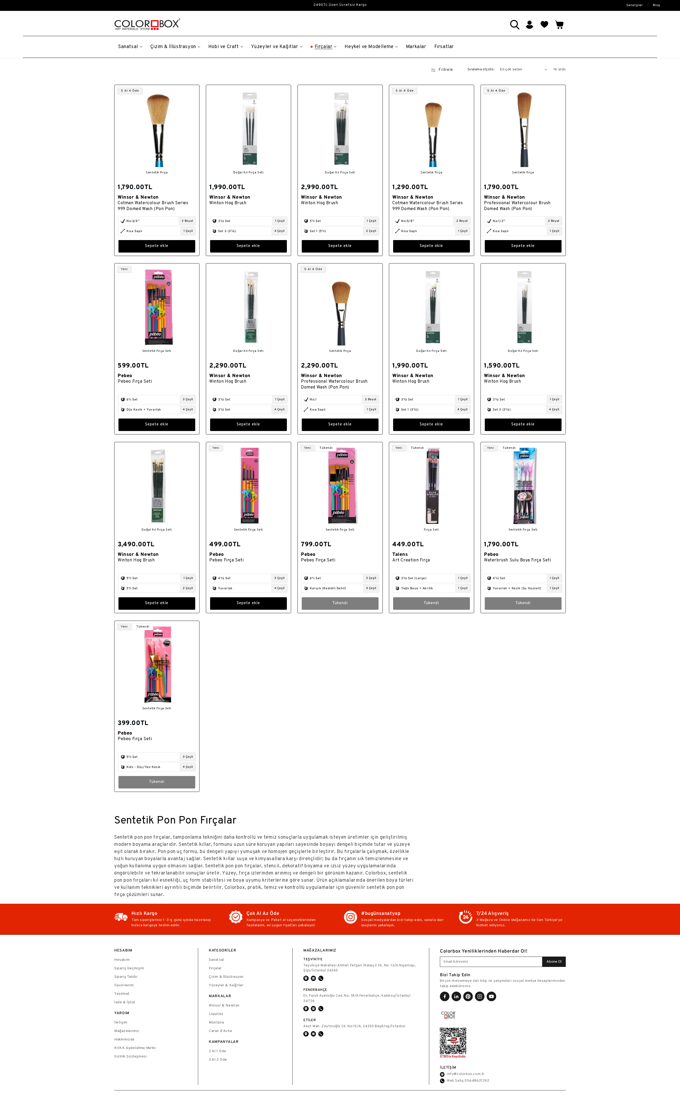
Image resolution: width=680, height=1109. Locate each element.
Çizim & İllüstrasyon (226, 977)
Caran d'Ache (220, 1031)
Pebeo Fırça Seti (135, 381)
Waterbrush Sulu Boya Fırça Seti (517, 560)
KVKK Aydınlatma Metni (135, 1048)
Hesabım (122, 960)
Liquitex (216, 1014)
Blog (656, 5)
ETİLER (309, 1019)
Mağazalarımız (126, 1031)
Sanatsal (216, 960)
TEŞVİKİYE (312, 959)
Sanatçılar (634, 5)
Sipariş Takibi (125, 977)
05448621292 (477, 1081)
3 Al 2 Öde (218, 1059)
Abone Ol (554, 961)
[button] (514, 24)
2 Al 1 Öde (217, 1051)
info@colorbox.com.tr (465, 1074)
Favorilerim (124, 985)
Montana (216, 1022)
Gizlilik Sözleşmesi (130, 1056)
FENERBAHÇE (315, 989)
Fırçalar (215, 968)
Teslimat (122, 994)
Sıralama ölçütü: (481, 69)
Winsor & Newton (224, 1005)
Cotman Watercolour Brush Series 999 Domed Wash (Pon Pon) (153, 205)
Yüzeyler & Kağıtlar (226, 985)
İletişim (121, 1022)
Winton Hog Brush (227, 203)
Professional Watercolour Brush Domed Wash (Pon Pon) (517, 205)
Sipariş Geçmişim (129, 968)
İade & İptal (124, 1002)
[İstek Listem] (544, 24)
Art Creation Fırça (411, 560)
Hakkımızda (124, 1039)
